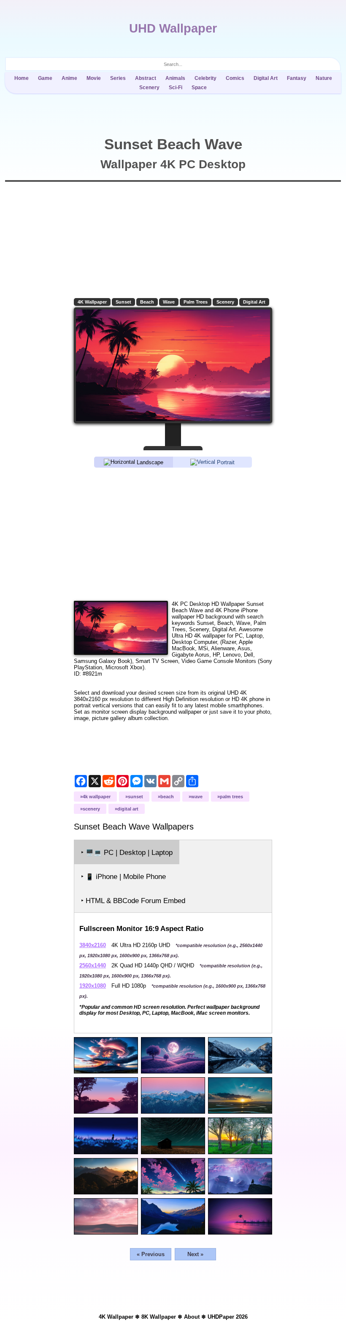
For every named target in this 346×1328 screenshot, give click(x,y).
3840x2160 (92, 945)
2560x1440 (92, 965)
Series (118, 78)
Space (199, 87)
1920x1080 (92, 986)
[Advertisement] (173, 533)
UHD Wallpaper (173, 28)
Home (21, 78)
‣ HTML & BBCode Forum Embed (133, 901)
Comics (235, 78)
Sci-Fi (175, 87)
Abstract (145, 78)
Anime (69, 78)
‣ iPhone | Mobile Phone (123, 877)
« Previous (151, 1254)
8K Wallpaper (158, 1317)
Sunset (123, 301)
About (192, 1317)
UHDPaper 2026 (228, 1317)
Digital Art (266, 78)
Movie (93, 78)
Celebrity (205, 78)
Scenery (149, 87)
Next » (195, 1254)
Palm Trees (196, 301)
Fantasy (296, 78)
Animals (175, 78)
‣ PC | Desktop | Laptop (127, 853)
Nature (324, 78)
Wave (169, 301)
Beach (147, 301)
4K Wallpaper (92, 301)
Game (45, 78)
